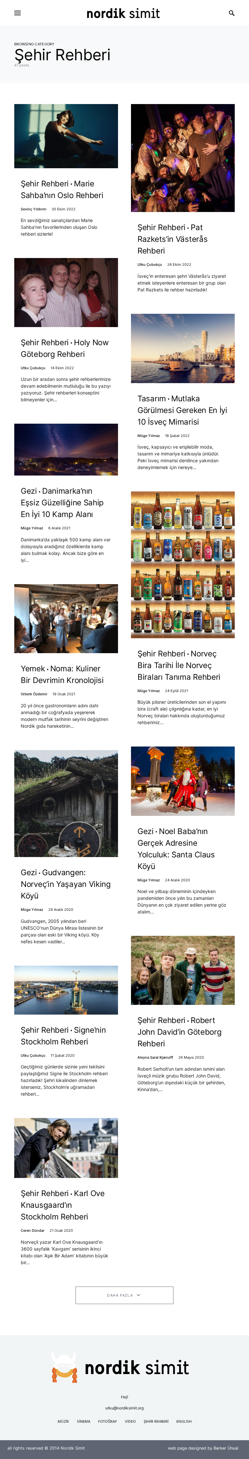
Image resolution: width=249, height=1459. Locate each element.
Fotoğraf (107, 1422)
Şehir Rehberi (156, 1422)
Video (130, 1422)
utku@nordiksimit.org (124, 1408)
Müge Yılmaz (32, 528)
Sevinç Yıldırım (33, 209)
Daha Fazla (120, 1295)
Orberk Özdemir (34, 694)
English (184, 1422)
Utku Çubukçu (33, 368)
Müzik (63, 1422)
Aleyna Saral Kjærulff (155, 1057)
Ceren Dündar (32, 1230)
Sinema (83, 1422)
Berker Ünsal (226, 1448)
